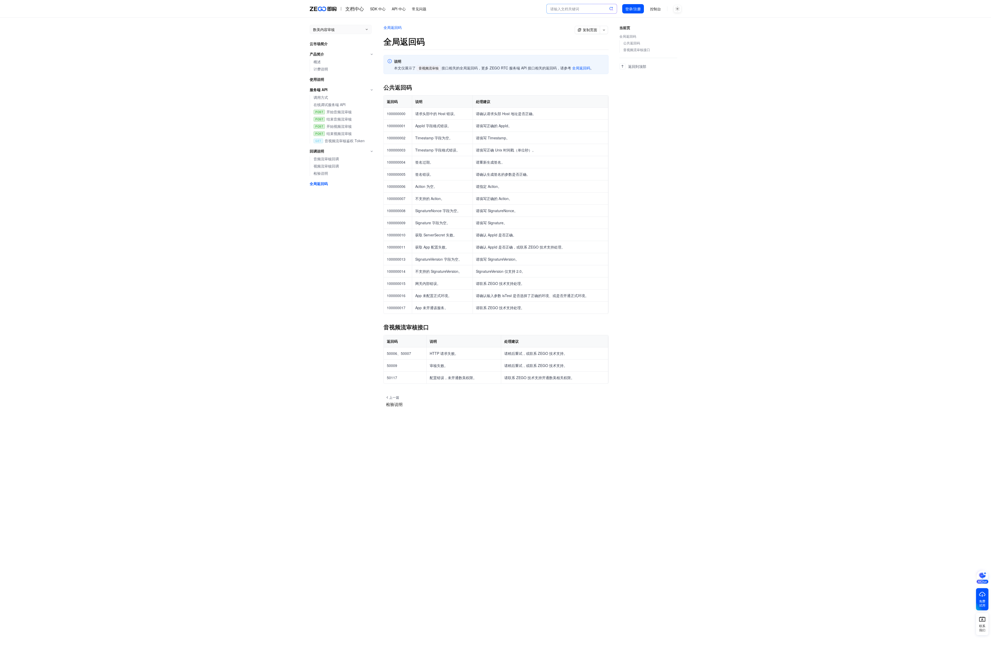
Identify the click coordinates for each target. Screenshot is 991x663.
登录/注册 (633, 8)
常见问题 (419, 8)
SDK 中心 (378, 8)
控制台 (655, 8)
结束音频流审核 (339, 119)
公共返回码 (631, 43)
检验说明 (321, 173)
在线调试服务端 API (330, 104)
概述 (317, 61)
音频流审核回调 (326, 158)
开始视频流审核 (339, 126)
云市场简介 (319, 43)
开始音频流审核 (339, 111)
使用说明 (317, 79)
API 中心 (399, 8)
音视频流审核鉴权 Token (345, 140)
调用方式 (321, 97)
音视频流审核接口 (636, 50)
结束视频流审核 (339, 133)
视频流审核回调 (326, 166)
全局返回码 (319, 183)
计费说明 (321, 69)
